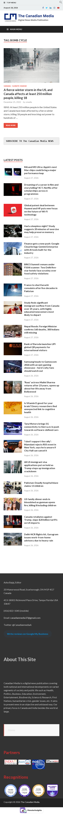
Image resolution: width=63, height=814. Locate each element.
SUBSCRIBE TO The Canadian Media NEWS (29, 141)
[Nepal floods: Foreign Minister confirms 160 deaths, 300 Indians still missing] (13, 326)
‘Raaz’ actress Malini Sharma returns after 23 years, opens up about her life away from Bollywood (41, 387)
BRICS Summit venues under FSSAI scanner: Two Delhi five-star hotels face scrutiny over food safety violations (40, 269)
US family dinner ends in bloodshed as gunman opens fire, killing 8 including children (40, 502)
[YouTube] (58, 7)
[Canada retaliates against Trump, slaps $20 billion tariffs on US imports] (13, 517)
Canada (7, 86)
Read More (11, 125)
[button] (60, 2)
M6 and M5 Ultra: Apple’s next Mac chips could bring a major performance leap (40, 170)
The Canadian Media (30, 802)
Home (11, 730)
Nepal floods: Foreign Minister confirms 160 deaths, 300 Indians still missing (41, 329)
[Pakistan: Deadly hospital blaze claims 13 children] (13, 483)
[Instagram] (54, 7)
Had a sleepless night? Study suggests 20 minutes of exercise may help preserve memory (41, 229)
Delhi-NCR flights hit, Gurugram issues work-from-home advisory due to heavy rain (41, 537)
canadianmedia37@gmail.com (25, 617)
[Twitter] (46, 7)
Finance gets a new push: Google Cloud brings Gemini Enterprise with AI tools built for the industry (41, 248)
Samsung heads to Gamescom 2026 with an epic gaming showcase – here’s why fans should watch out (40, 366)
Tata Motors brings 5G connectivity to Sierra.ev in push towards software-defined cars (41, 426)
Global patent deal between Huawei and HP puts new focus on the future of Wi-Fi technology (41, 210)
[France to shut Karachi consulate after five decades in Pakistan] (13, 285)
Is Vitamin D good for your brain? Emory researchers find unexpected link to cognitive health (40, 408)
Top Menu (11, 2)
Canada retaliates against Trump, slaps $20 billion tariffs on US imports (40, 519)
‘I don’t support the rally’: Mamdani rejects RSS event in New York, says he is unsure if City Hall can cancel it (40, 446)
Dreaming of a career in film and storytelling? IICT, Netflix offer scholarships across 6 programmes (41, 189)
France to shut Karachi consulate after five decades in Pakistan (40, 288)
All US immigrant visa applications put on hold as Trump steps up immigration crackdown (39, 466)
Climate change (19, 86)
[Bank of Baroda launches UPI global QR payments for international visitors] (13, 344)
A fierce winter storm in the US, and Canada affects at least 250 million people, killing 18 (28, 94)
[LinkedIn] (50, 7)
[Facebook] (43, 7)
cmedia (29, 102)
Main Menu (16, 29)
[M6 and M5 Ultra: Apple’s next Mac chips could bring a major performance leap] (13, 167)
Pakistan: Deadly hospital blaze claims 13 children (41, 484)
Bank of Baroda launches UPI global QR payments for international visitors (40, 347)
